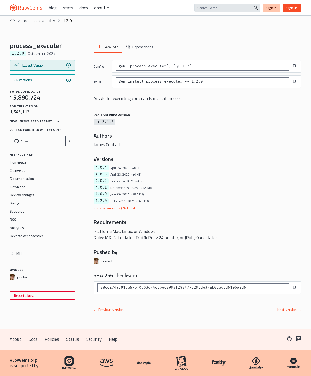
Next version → (289, 309)
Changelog (18, 170)
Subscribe (17, 211)
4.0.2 (101, 181)
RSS (13, 219)
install (98, 81)
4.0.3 (101, 174)
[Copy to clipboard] (294, 66)
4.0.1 (101, 187)
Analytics (17, 227)
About (15, 339)
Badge (15, 203)
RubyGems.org (23, 360)
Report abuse (24, 295)
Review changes (22, 195)
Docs (83, 8)
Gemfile (99, 66)
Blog (53, 8)
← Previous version (109, 309)
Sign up (292, 7)
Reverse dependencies (27, 236)
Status (72, 339)
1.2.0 (101, 201)
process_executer (39, 20)
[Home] (12, 20)
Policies (52, 339)
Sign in (271, 7)
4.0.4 (101, 167)
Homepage (18, 162)
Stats (68, 8)
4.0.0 (101, 194)
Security (94, 339)
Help (113, 339)
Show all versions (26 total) (115, 208)
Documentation (22, 178)
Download (17, 186)
